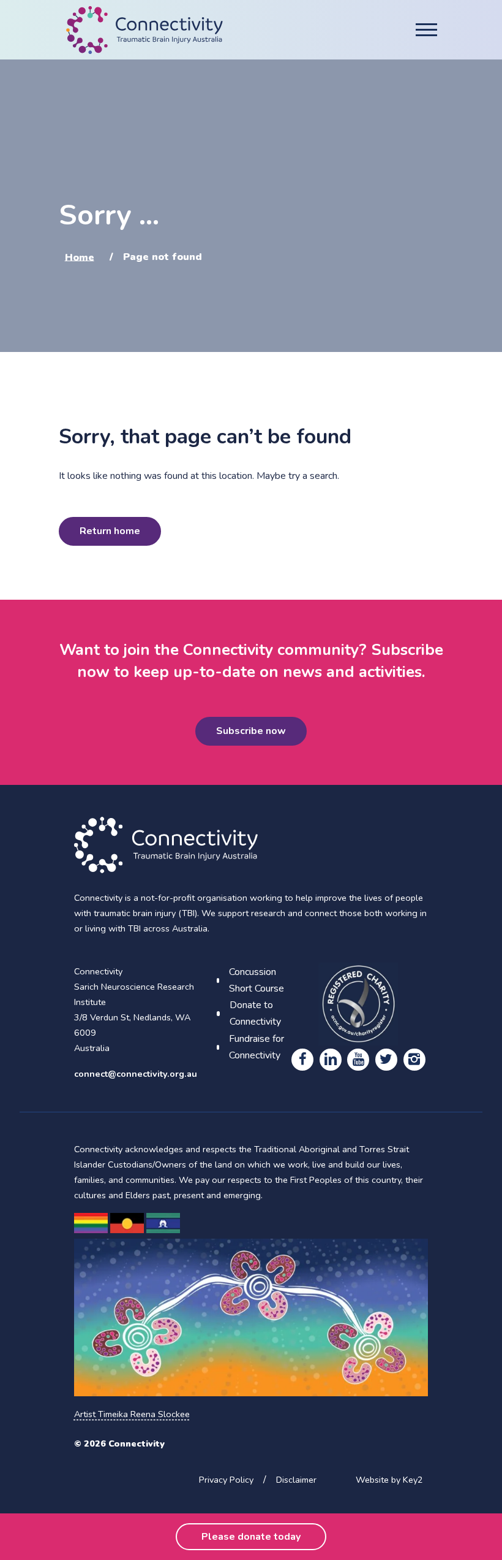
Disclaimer (296, 1480)
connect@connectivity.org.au (135, 1074)
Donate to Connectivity (255, 1013)
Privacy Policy (226, 1480)
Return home (110, 531)
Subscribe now (251, 731)
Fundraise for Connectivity (256, 1047)
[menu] (426, 29)
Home (79, 257)
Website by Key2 (389, 1480)
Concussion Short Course (256, 980)
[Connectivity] (144, 30)
